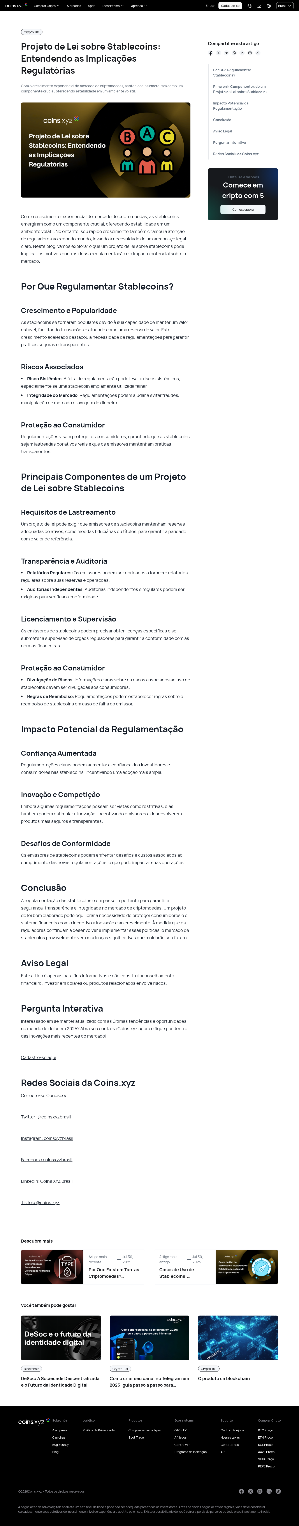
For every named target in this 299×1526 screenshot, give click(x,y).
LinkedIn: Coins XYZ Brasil (47, 1181)
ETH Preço (265, 1437)
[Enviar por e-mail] (250, 53)
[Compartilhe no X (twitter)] (218, 53)
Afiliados (180, 1437)
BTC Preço (265, 1430)
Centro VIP (182, 1445)
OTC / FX (180, 1430)
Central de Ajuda (232, 1430)
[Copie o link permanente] (257, 53)
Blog (55, 1452)
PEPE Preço (266, 1466)
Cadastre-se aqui (38, 1057)
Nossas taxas (230, 1437)
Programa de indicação (190, 1452)
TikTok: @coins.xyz (40, 1202)
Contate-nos (230, 1445)
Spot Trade (136, 1437)
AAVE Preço (266, 1452)
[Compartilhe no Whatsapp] (234, 53)
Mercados (74, 6)
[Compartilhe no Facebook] (210, 53)
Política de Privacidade (98, 1430)
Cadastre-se (230, 5)
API (223, 1452)
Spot (91, 6)
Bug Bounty (60, 1445)
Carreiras (58, 1437)
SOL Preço (265, 1445)
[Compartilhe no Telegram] (226, 53)
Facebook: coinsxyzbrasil (46, 1160)
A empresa (59, 1430)
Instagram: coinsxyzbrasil (47, 1138)
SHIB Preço (266, 1459)
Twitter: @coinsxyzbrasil (46, 1117)
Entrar (210, 5)
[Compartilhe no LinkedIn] (242, 53)
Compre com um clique (144, 1430)
